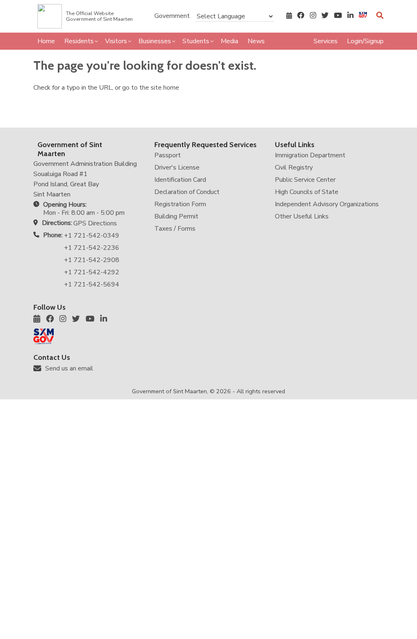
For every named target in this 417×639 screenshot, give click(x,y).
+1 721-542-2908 (91, 260)
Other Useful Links (302, 216)
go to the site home (150, 87)
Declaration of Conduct (186, 191)
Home (46, 41)
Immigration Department (310, 155)
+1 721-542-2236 (91, 247)
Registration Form (180, 204)
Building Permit (176, 216)
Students (195, 41)
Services (326, 41)
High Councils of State (306, 191)
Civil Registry (294, 167)
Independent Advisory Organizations (327, 204)
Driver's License (177, 167)
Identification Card (180, 179)
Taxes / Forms (174, 228)
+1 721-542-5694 (91, 284)
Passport (167, 155)
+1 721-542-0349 (91, 235)
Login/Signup (365, 41)
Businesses (154, 41)
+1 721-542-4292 (91, 272)
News (256, 41)
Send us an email (69, 368)
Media (229, 41)
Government (172, 15)
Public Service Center (305, 179)
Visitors (116, 41)
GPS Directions (95, 223)
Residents (79, 41)
